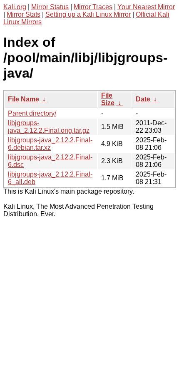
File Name (23, 99)
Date (143, 99)
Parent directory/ (32, 113)
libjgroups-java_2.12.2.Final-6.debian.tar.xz (50, 143)
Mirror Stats (23, 14)
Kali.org (14, 6)
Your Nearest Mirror (146, 6)
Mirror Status (50, 6)
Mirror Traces (93, 6)
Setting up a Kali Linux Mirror (88, 14)
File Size (107, 99)
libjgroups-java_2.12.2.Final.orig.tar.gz (49, 126)
